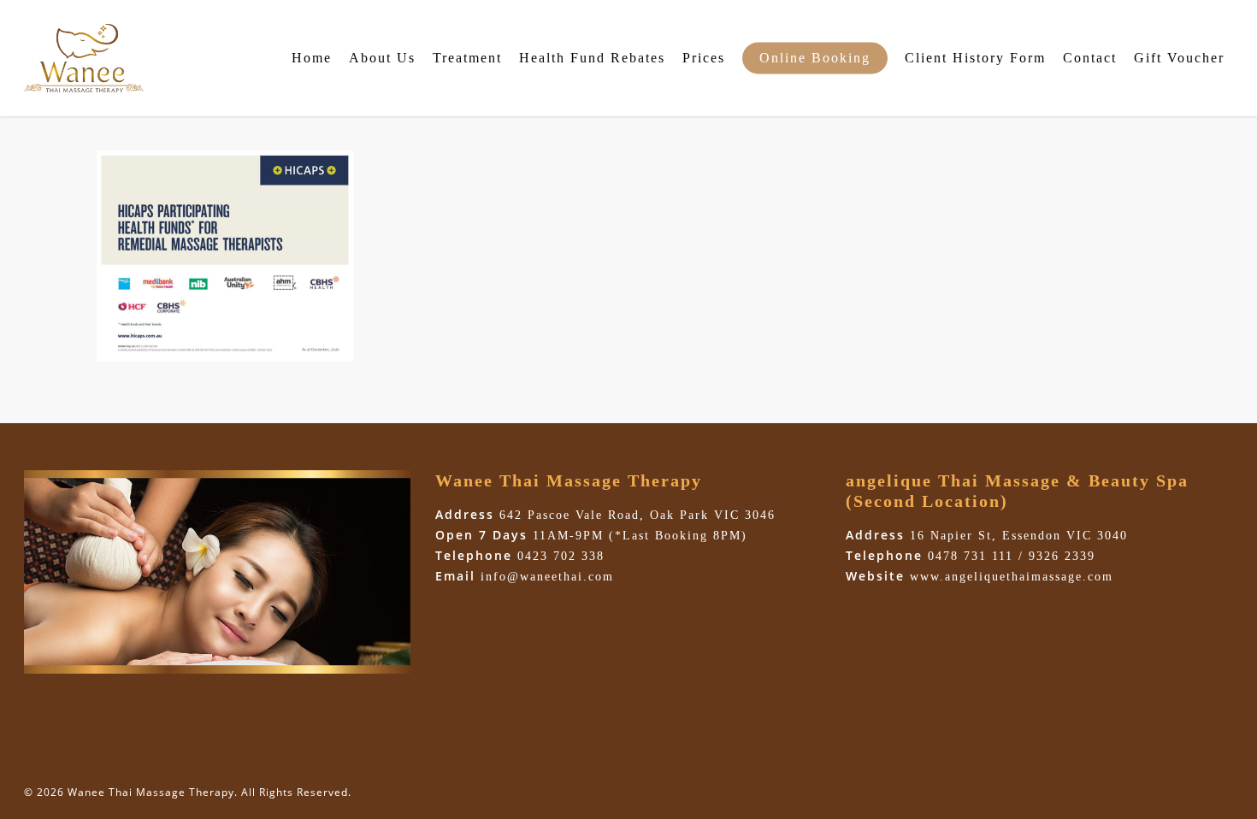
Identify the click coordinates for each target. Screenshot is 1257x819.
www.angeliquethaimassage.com (1011, 576)
